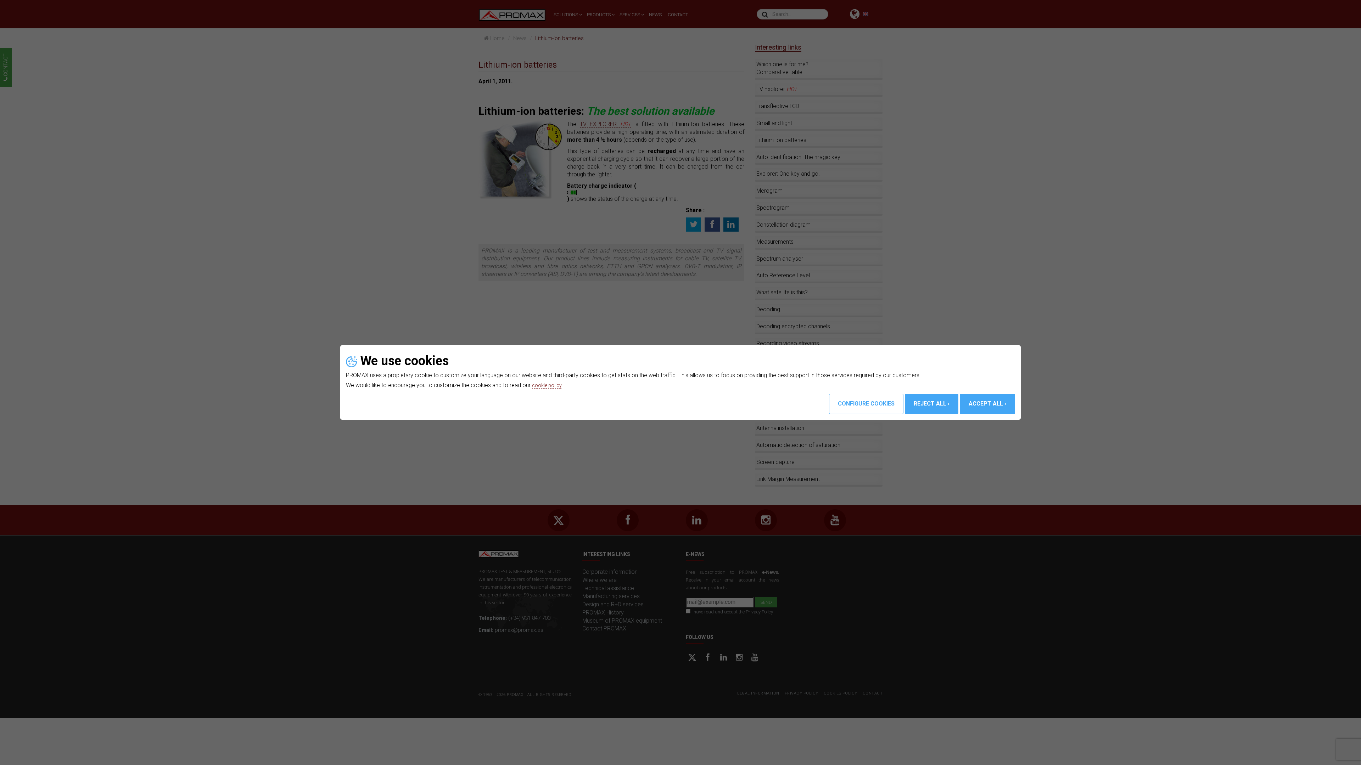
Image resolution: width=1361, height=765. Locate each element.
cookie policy (548, 385)
